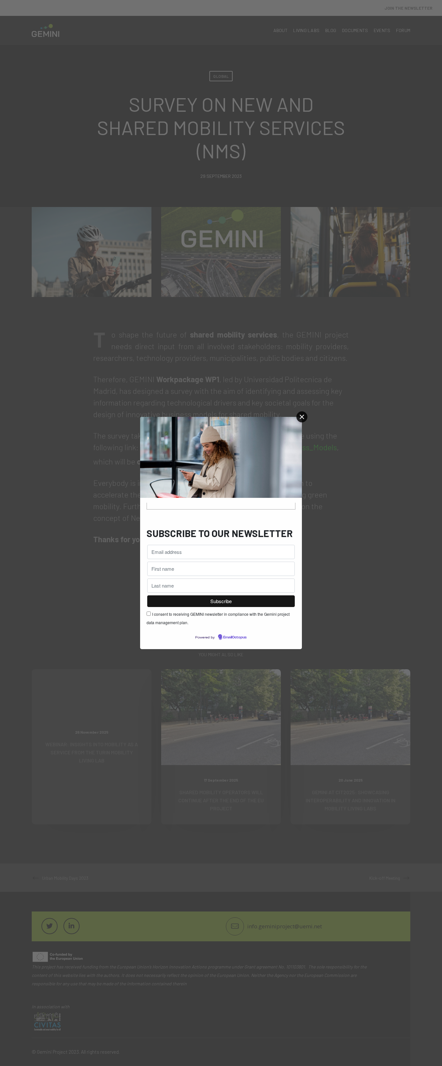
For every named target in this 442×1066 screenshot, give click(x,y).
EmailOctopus (235, 637)
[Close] (301, 416)
